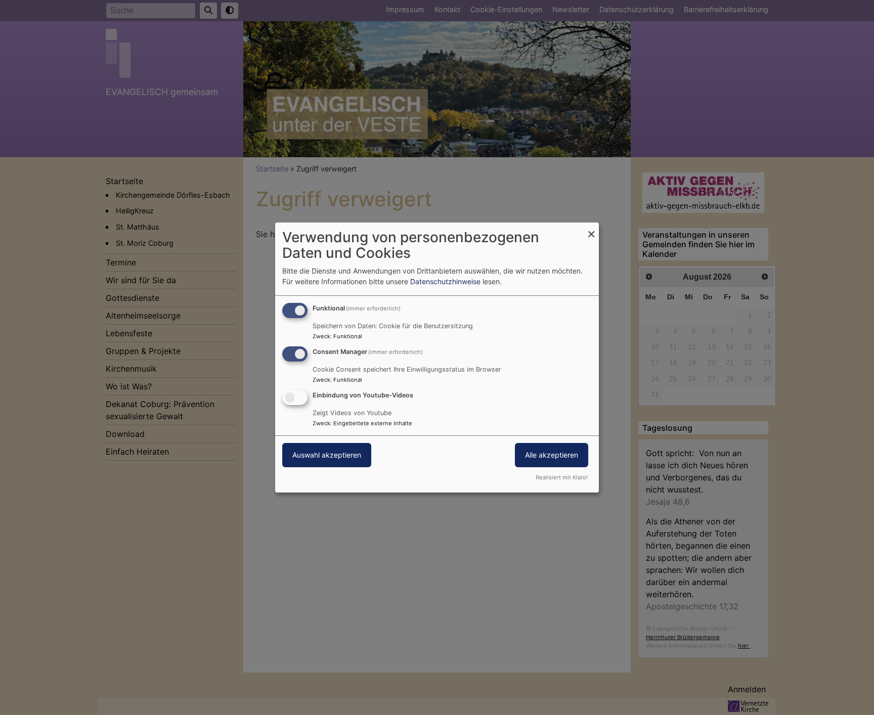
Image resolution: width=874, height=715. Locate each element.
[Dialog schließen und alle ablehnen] (591, 228)
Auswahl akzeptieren (326, 455)
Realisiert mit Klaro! (562, 477)
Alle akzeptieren (551, 455)
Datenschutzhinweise (445, 281)
